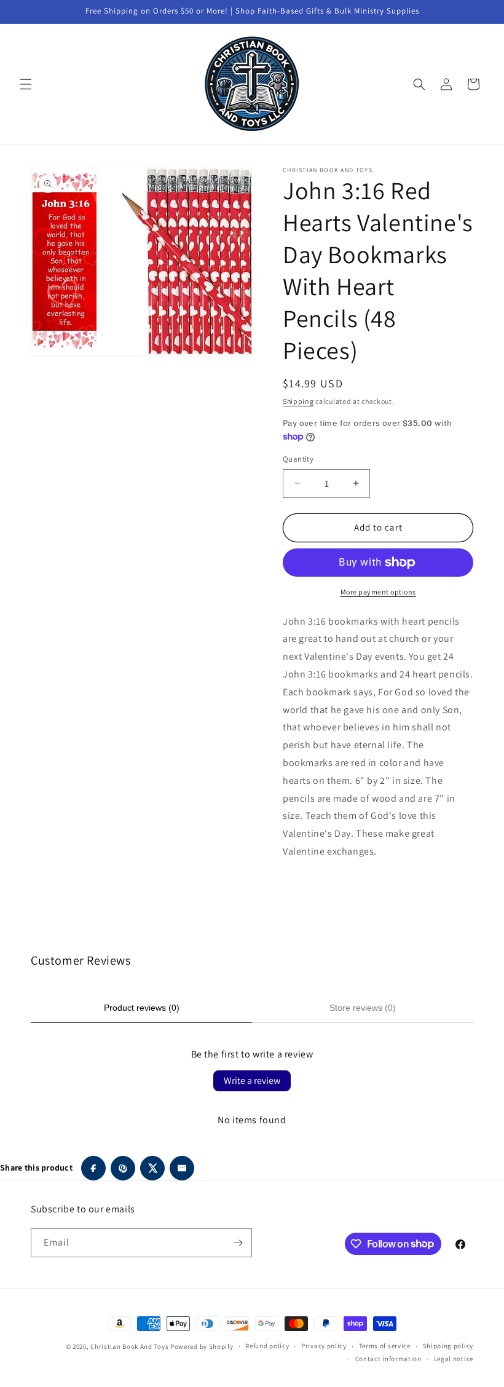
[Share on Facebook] (93, 1168)
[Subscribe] (237, 1242)
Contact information (388, 1358)
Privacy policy (324, 1346)
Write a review (252, 1080)
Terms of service (385, 1346)
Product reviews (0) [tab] (141, 1008)
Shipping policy (448, 1346)
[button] (25, 84)
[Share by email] (182, 1168)
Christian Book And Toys (130, 1346)
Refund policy (267, 1346)
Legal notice (453, 1358)
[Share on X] (152, 1168)
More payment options (378, 591)
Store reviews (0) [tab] (362, 1008)
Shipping (298, 401)
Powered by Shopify (202, 1346)
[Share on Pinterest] (123, 1168)
